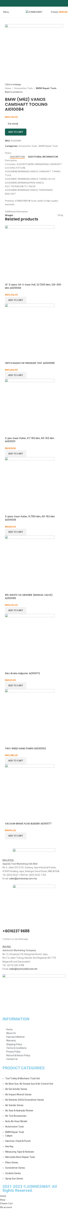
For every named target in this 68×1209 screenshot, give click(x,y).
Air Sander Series (14, 1105)
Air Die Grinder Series (16, 1089)
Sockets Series (13, 1173)
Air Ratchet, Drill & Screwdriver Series (24, 1099)
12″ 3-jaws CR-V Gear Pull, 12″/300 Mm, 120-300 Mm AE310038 (33, 286)
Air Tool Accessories (15, 1116)
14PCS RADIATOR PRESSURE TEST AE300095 (30, 363)
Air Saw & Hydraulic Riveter (19, 1110)
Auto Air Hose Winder (16, 1121)
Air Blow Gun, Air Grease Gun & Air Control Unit (29, 1083)
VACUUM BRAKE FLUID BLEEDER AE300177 (28, 823)
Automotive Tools (23, 88)
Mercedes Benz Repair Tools (20, 1157)
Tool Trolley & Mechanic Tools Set (22, 1078)
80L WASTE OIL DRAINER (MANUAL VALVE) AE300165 (28, 596)
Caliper (9, 1135)
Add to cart (15, 132)
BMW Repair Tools (46, 88)
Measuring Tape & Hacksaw (19, 1151)
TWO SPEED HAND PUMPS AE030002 (25, 748)
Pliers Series (11, 1162)
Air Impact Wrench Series (18, 1094)
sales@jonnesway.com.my (23, 878)
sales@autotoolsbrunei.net (23, 969)
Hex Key (9, 1146)
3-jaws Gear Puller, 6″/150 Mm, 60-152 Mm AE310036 (30, 518)
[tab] (17, 156)
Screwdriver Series (15, 1167)
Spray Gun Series (14, 1178)
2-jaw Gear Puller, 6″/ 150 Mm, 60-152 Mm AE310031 (29, 440)
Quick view (9, 279)
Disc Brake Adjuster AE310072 (22, 673)
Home (8, 88)
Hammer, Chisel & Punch (18, 1141)
